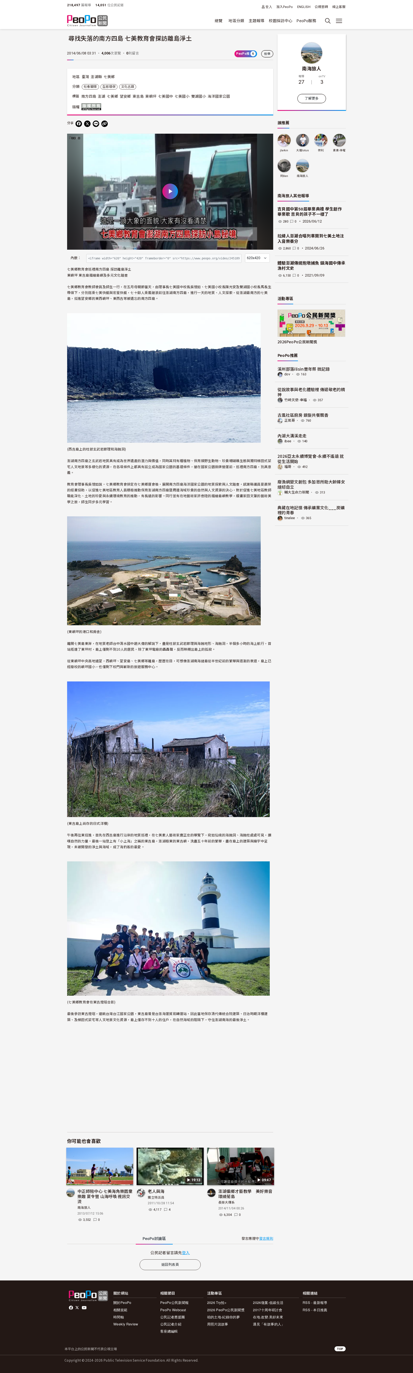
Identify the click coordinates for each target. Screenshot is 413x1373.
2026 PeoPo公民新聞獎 (226, 1309)
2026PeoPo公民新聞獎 (297, 341)
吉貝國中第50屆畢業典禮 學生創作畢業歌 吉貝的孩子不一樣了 (309, 212)
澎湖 (101, 96)
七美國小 (182, 96)
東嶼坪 (150, 96)
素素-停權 (339, 150)
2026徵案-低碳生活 (268, 1302)
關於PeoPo (122, 1302)
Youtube (84, 1308)
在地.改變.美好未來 (268, 1316)
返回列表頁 (170, 1265)
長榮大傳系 (226, 1202)
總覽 (219, 21)
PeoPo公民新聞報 (174, 1302)
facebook (71, 1308)
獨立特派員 (156, 1198)
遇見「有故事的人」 (269, 1324)
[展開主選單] (339, 21)
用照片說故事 (217, 1324)
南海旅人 (84, 1208)
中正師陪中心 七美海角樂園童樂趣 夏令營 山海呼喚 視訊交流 (105, 1196)
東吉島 (138, 96)
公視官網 (321, 7)
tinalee (289, 518)
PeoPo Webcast (173, 1309)
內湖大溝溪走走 (292, 435)
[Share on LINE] (96, 124)
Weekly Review (125, 1324)
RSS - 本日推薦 (315, 1309)
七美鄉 (109, 77)
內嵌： (76, 258)
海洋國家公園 (219, 96)
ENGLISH (304, 7)
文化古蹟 (127, 87)
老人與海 (156, 1191)
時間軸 (118, 1316)
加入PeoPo (284, 7)
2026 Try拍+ (217, 1302)
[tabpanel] (170, 1252)
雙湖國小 (198, 96)
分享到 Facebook (267, 140)
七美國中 (165, 96)
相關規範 (120, 1309)
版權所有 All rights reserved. (92, 106)
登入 (268, 6)
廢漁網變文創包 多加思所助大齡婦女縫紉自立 (311, 484)
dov (287, 374)
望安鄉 (125, 96)
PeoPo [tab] (154, 1238)
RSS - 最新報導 (315, 1302)
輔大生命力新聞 (296, 492)
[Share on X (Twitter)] (87, 124)
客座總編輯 (169, 1331)
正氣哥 (289, 420)
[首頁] (87, 21)
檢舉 (267, 54)
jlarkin (284, 150)
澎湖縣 (96, 77)
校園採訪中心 (280, 21)
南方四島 (88, 96)
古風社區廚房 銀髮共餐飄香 (302, 415)
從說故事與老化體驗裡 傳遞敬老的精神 (311, 391)
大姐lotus (302, 150)
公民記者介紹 (170, 1324)
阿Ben (284, 176)
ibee (287, 441)
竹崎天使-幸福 (295, 400)
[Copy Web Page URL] (104, 124)
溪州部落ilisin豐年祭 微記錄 (303, 369)
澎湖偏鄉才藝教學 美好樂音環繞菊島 (245, 1193)
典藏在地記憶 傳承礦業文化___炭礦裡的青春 (311, 510)
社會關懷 (90, 87)
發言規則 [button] (266, 1239)
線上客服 (338, 7)
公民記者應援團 (172, 1316)
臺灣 (85, 77)
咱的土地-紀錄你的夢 (223, 1316)
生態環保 (109, 87)
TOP (340, 1349)
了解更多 (312, 98)
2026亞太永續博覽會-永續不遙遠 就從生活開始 (310, 458)
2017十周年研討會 (267, 1309)
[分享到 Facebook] (79, 124)
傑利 (321, 150)
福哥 (287, 467)
